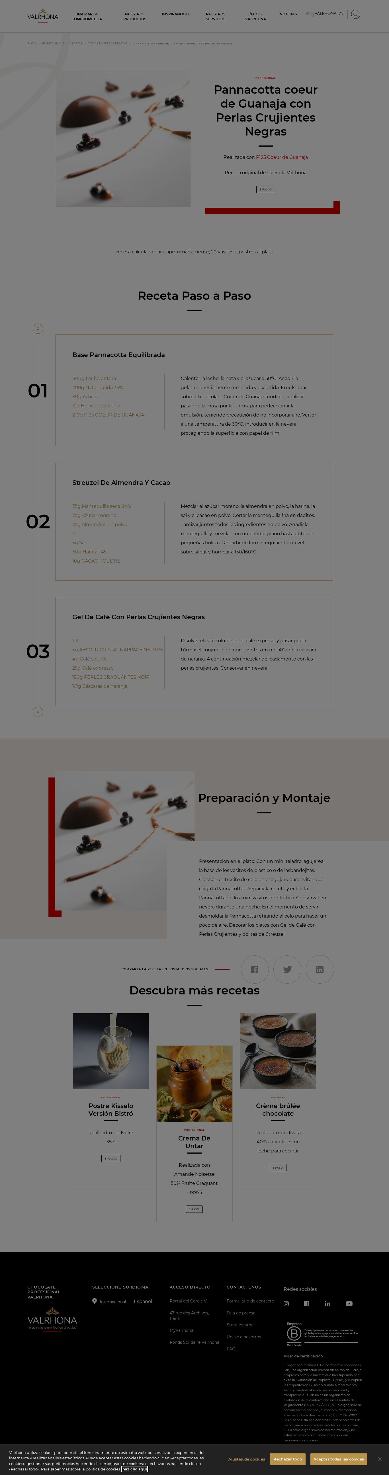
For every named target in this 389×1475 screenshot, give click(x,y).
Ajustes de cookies (246, 1459)
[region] (194, 1459)
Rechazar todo (287, 1459)
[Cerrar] (380, 1459)
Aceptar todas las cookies (339, 1459)
